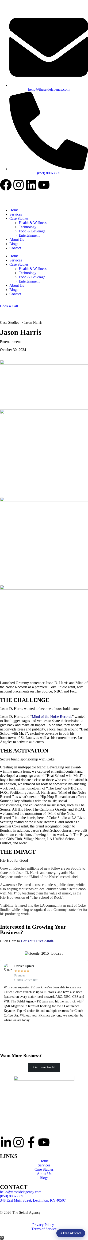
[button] (5, 1000)
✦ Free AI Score (70, 1233)
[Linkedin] (31, 185)
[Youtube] (44, 185)
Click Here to (26, 941)
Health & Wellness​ (32, 223)
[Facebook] (6, 185)
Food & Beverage (32, 231)
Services (15, 214)
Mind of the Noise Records (52, 717)
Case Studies (18, 218)
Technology (27, 227)
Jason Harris (33, 322)
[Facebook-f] (31, 1142)
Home (14, 210)
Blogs (13, 244)
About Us (16, 240)
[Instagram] (18, 185)
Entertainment (29, 235)
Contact (15, 248)
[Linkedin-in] (6, 1142)
